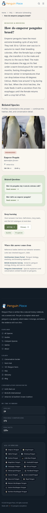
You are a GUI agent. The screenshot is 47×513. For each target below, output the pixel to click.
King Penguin (29, 450)
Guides (8, 233)
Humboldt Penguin (32, 462)
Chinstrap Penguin (29, 454)
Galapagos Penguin (14, 466)
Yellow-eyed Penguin (14, 471)
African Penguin (31, 466)
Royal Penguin (30, 479)
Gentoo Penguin (13, 458)
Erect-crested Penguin (31, 475)
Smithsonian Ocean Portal (14, 257)
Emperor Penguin (13, 450)
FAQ (10, 13)
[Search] (39, 4)
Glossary (23, 227)
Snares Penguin (13, 475)
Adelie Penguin (12, 454)
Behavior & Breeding (23, 13)
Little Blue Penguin (30, 458)
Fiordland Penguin (32, 471)
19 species (19, 233)
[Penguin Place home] (12, 3)
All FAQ (9, 227)
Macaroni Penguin (13, 479)
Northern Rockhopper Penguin (17, 492)
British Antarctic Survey (13, 263)
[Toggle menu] (43, 4)
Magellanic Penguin (14, 462)
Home (4, 13)
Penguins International (13, 269)
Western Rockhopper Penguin (17, 483)
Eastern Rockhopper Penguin (17, 487)
